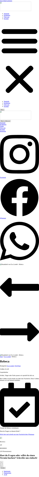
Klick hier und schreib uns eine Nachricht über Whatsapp (17, 434)
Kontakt (6, 18)
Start (1, 356)
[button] (19, 60)
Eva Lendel (7, 356)
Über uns (6, 17)
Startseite (6, 13)
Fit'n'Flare (18, 366)
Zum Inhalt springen (6, 1)
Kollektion (7, 15)
